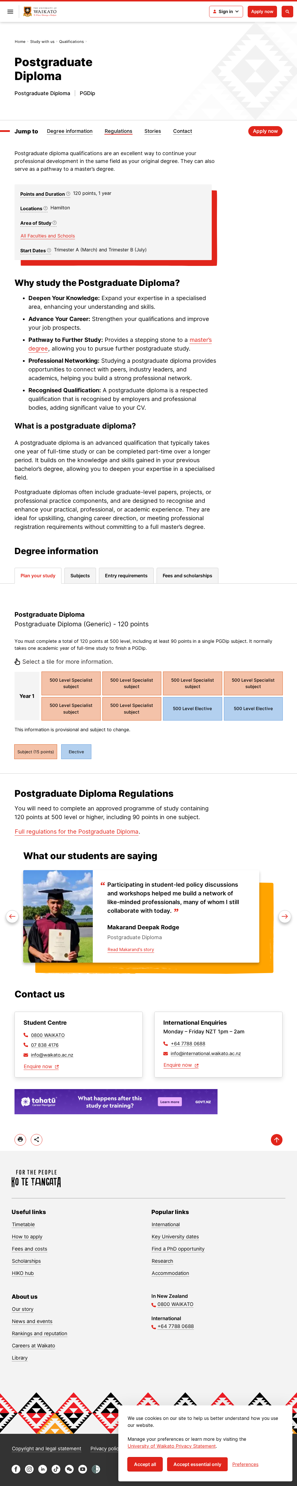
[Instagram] (29, 1472)
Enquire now (39, 1066)
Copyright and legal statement (46, 1448)
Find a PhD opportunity (178, 1249)
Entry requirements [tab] (126, 575)
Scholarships (26, 1261)
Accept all (145, 1464)
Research (162, 1261)
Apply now (262, 11)
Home (20, 41)
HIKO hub (23, 1273)
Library (20, 1358)
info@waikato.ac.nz (52, 1055)
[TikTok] (56, 1472)
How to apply (27, 1237)
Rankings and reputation (39, 1333)
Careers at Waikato (33, 1346)
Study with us (42, 41)
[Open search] (287, 11)
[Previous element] (284, 916)
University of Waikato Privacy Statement (172, 1446)
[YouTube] (82, 1472)
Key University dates (175, 1237)
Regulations (118, 131)
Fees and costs (29, 1249)
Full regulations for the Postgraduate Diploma (76, 831)
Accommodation (170, 1273)
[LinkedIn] (42, 1472)
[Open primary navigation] (10, 11)
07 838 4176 (45, 1045)
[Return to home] (40, 12)
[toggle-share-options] (36, 1140)
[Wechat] (69, 1472)
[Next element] (12, 916)
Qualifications (71, 41)
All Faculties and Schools (48, 236)
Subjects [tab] (80, 575)
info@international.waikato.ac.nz (206, 1053)
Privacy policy (105, 1448)
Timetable (23, 1224)
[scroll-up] (276, 1140)
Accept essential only (197, 1464)
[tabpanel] (148, 678)
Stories (152, 131)
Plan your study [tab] (38, 575)
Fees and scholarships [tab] (187, 575)
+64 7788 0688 (188, 1043)
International (166, 1224)
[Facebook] (16, 1472)
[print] (20, 1140)
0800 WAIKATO (48, 1035)
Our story (22, 1309)
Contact (182, 131)
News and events (32, 1321)
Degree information (70, 131)
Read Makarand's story (131, 949)
